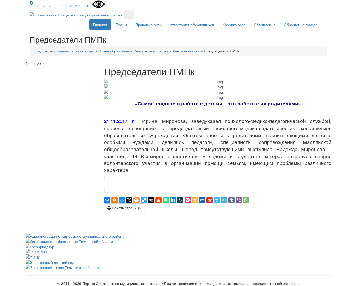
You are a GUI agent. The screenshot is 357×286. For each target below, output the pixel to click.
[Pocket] (188, 200)
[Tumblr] (231, 200)
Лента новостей (186, 50)
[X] (129, 200)
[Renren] (202, 200)
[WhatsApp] (246, 200)
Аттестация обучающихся (192, 24)
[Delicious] (144, 200)
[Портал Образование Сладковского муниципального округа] (77, 14)
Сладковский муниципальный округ (63, 50)
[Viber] (239, 200)
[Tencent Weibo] (224, 200)
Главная (46, 5)
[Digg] (151, 200)
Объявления (264, 24)
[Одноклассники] (114, 200)
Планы (121, 24)
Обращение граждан (302, 24)
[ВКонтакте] (107, 200)
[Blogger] (136, 200)
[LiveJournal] (180, 200)
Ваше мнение (75, 5)
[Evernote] (166, 200)
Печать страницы (126, 207)
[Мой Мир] (122, 200)
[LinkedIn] (173, 200)
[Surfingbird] (217, 200)
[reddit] (158, 200)
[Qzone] (195, 200)
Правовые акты (148, 24)
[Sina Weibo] (209, 200)
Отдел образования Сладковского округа (133, 50)
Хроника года (233, 24)
